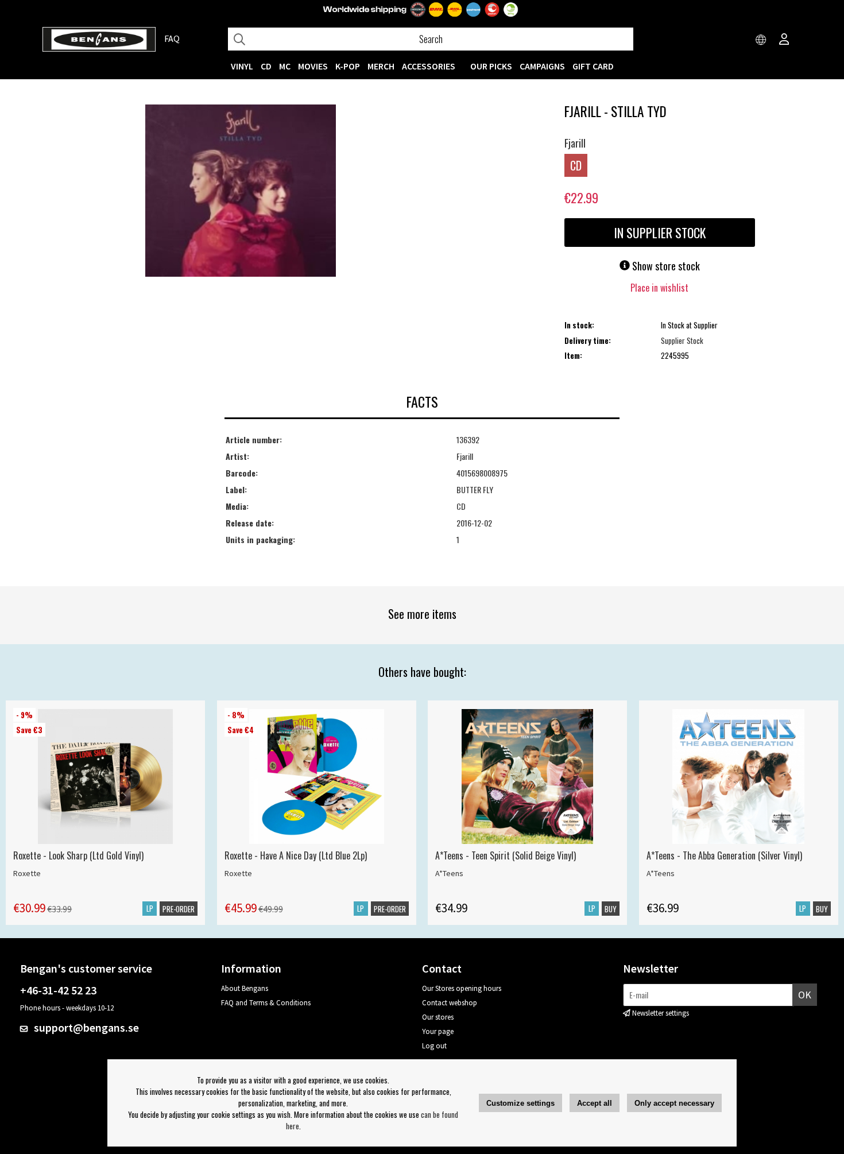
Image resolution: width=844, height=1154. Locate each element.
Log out (434, 1046)
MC (285, 66)
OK (804, 994)
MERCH (380, 66)
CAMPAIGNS (542, 66)
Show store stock (665, 265)
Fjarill (575, 142)
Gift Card (593, 66)
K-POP (347, 66)
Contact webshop (449, 1003)
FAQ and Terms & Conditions (266, 1003)
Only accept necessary (674, 1103)
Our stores (438, 1017)
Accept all (594, 1103)
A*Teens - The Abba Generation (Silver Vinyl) (724, 855)
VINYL (242, 66)
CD (266, 66)
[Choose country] (761, 40)
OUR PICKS (491, 66)
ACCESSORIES (428, 66)
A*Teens (449, 873)
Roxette (27, 873)
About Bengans (244, 988)
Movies (313, 66)
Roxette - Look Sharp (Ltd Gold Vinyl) (78, 855)
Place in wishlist (659, 288)
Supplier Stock (682, 340)
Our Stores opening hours (461, 988)
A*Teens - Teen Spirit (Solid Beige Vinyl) (505, 855)
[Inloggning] (784, 40)
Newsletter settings (660, 1013)
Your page (438, 1031)
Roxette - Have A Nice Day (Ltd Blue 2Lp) (295, 855)
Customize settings (520, 1103)
